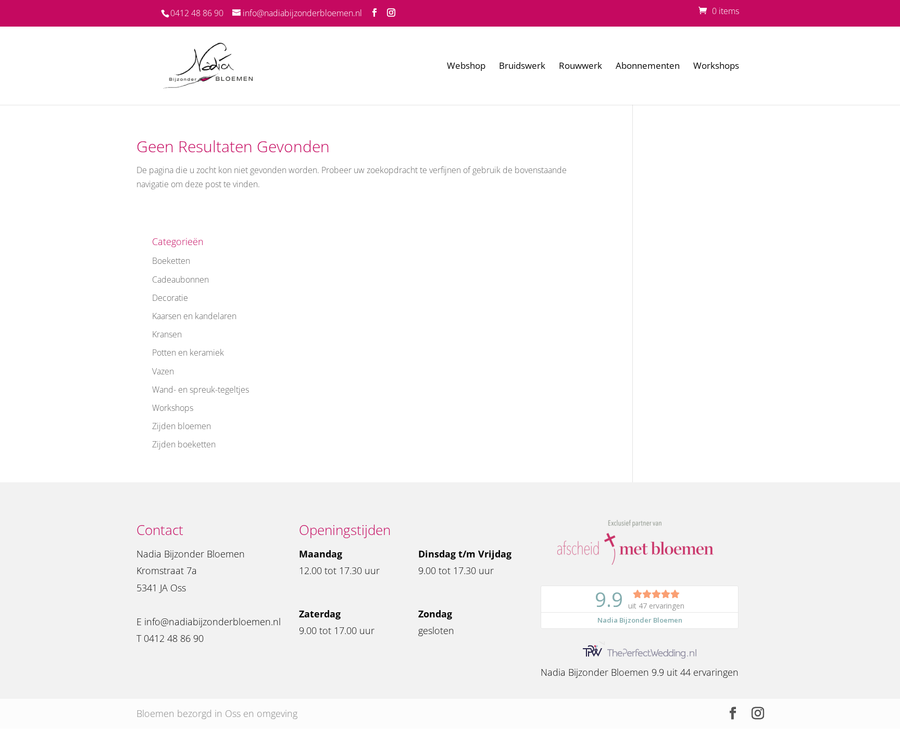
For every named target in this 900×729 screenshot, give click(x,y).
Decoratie (170, 297)
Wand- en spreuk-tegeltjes (200, 389)
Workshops (716, 66)
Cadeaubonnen (180, 279)
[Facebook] (374, 12)
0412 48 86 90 (196, 13)
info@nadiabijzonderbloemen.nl (212, 621)
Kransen (167, 334)
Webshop (466, 66)
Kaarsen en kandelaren (194, 316)
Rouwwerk (580, 66)
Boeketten (171, 260)
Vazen (163, 371)
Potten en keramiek (188, 352)
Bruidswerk (522, 66)
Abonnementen (648, 66)
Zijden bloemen (181, 426)
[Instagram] (391, 12)
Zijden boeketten (184, 444)
